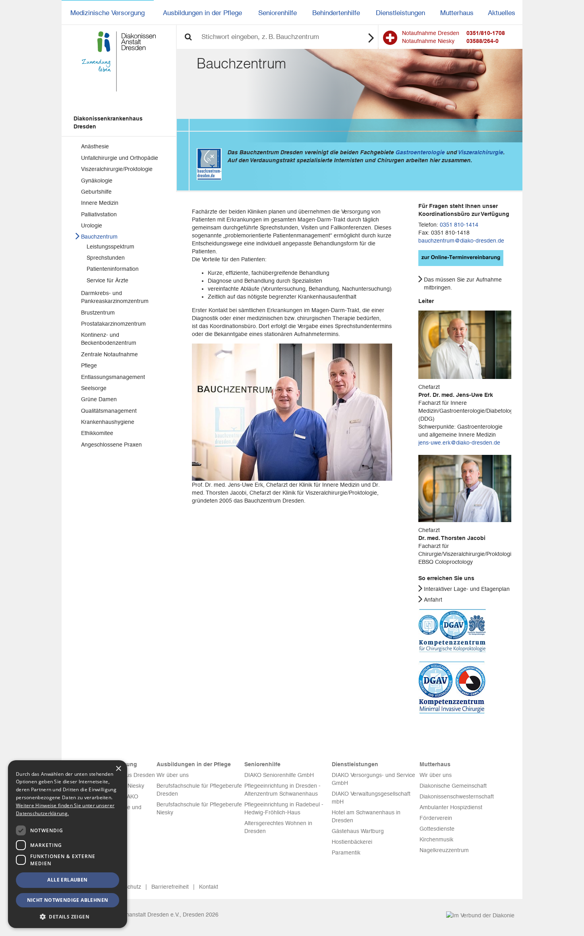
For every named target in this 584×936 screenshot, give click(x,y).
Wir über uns (173, 775)
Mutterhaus (457, 13)
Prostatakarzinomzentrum (113, 323)
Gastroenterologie (420, 152)
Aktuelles (501, 13)
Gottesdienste (437, 828)
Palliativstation (99, 214)
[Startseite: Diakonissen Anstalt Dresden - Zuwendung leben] (119, 61)
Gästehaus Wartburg (358, 831)
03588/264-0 (482, 41)
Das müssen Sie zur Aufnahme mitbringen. (463, 283)
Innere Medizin (99, 203)
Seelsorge (93, 388)
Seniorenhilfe (277, 13)
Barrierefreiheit (170, 887)
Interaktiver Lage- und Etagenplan (467, 589)
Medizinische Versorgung (107, 13)
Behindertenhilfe (336, 13)
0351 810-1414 (459, 224)
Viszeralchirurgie (480, 152)
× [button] (118, 769)
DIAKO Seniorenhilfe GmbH (279, 775)
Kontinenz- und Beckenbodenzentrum (108, 339)
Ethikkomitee (97, 433)
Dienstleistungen (400, 13)
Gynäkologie (96, 180)
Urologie (91, 225)
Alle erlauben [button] (67, 879)
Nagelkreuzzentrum (444, 850)
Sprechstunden (106, 257)
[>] (371, 37)
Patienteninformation (113, 269)
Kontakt (208, 887)
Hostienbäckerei (352, 842)
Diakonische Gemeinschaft (453, 786)
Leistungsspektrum (110, 246)
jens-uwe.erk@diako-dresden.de (459, 442)
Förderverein (436, 818)
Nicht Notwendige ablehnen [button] (67, 900)
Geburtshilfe (96, 191)
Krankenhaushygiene (107, 422)
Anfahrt (433, 599)
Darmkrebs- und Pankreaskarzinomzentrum (115, 297)
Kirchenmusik (436, 839)
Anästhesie (95, 146)
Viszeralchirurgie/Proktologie (117, 169)
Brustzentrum (98, 312)
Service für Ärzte (107, 280)
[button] (67, 916)
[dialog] (67, 844)
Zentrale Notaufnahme (109, 354)
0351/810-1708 (485, 33)
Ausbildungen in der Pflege (202, 13)
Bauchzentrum (99, 236)
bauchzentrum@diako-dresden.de (461, 240)
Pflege (89, 365)
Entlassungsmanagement (113, 377)
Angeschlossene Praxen (111, 444)
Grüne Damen (99, 399)
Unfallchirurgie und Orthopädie (119, 158)
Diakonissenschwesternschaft (457, 796)
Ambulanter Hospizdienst (451, 807)
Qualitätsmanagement (109, 411)
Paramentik (346, 852)
